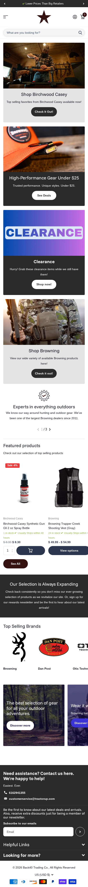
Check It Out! (44, 111)
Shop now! (44, 284)
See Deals (44, 195)
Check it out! (44, 373)
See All (15, 563)
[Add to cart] (30, 550)
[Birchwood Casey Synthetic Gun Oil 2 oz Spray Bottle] (24, 487)
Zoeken (80, 32)
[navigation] (4, 3)
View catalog (5, 17)
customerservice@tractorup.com (32, 798)
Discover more (20, 725)
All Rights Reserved (62, 867)
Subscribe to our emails (19, 823)
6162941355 (17, 792)
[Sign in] (75, 17)
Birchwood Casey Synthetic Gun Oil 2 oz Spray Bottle (24, 526)
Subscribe (80, 831)
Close (44, 845)
